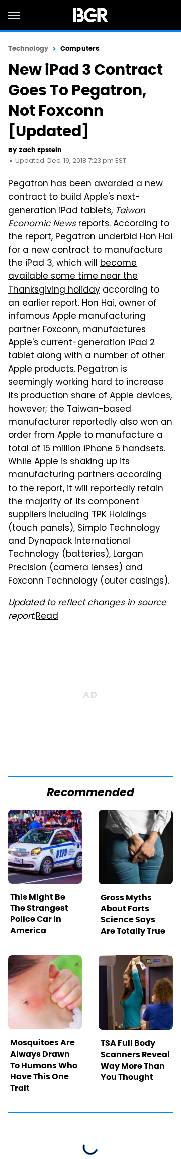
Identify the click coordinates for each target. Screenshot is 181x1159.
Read (47, 617)
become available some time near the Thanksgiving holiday (73, 277)
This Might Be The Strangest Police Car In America (39, 914)
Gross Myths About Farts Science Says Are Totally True (133, 914)
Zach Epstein (40, 150)
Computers (79, 48)
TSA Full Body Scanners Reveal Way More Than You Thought (135, 1060)
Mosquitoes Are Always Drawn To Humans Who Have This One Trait (43, 1065)
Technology (28, 48)
